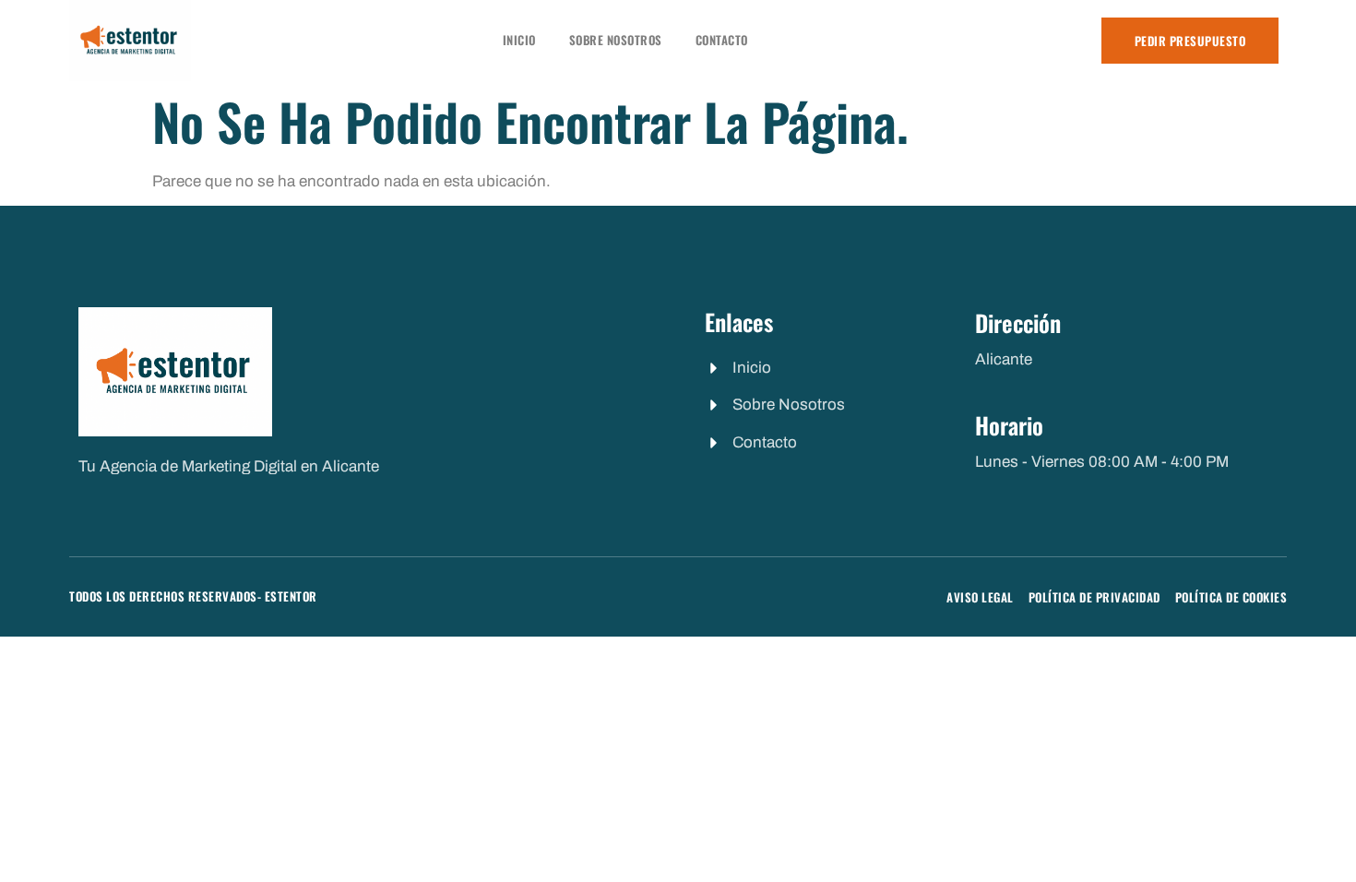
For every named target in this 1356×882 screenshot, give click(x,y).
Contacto (722, 39)
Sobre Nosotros (615, 39)
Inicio (519, 39)
